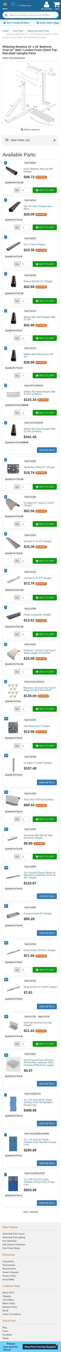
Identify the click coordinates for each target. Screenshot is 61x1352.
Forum (5, 1331)
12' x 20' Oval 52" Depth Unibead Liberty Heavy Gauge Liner (39, 1182)
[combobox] (30, 15)
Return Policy (8, 1303)
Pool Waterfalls (9, 1241)
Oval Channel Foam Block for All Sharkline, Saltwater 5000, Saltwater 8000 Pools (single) (39, 1062)
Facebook (7, 1334)
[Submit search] (6, 15)
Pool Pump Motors (11, 1248)
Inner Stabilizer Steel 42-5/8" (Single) (38, 170)
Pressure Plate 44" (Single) (38, 913)
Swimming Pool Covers (13, 1234)
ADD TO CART (47, 190)
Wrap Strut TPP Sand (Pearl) (39, 799)
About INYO (8, 1292)
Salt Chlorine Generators (14, 1244)
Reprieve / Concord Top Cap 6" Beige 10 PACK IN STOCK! (40, 688)
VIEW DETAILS (47, 450)
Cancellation (8, 1300)
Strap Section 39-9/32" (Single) (40, 950)
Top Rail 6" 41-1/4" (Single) (38, 541)
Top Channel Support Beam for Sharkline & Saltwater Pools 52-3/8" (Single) (40, 875)
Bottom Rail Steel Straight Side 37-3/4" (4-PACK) (39, 392)
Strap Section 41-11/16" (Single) (40, 987)
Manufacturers (9, 1268)
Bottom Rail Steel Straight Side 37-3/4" (39, 318)
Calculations (8, 1261)
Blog (4, 1327)
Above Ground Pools (38, 31)
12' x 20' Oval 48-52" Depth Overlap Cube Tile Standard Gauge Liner (38, 1102)
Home (5, 31)
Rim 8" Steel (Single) (34, 244)
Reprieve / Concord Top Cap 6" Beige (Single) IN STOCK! (40, 651)
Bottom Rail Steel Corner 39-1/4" (38, 355)
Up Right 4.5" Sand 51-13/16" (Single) (39, 504)
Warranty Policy (9, 1307)
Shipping (6, 1296)
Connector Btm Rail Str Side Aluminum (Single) (38, 836)
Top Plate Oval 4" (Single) (37, 726)
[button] (40, 1347)
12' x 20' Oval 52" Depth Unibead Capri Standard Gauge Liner (40, 1142)
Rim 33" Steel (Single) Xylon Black (38, 207)
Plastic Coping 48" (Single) (37, 614)
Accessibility (8, 1279)
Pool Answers (8, 1265)
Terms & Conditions (11, 1314)
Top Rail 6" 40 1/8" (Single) (37, 578)
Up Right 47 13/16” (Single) (38, 762)
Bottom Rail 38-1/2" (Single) (38, 281)
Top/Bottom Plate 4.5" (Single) (39, 467)
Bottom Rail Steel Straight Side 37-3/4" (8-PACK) (39, 430)
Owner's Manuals (10, 1272)
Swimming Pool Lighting (13, 1237)
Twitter (5, 1338)
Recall (5, 1310)
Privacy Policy (9, 1276)
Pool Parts (18, 31)
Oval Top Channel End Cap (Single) (38, 1023)
